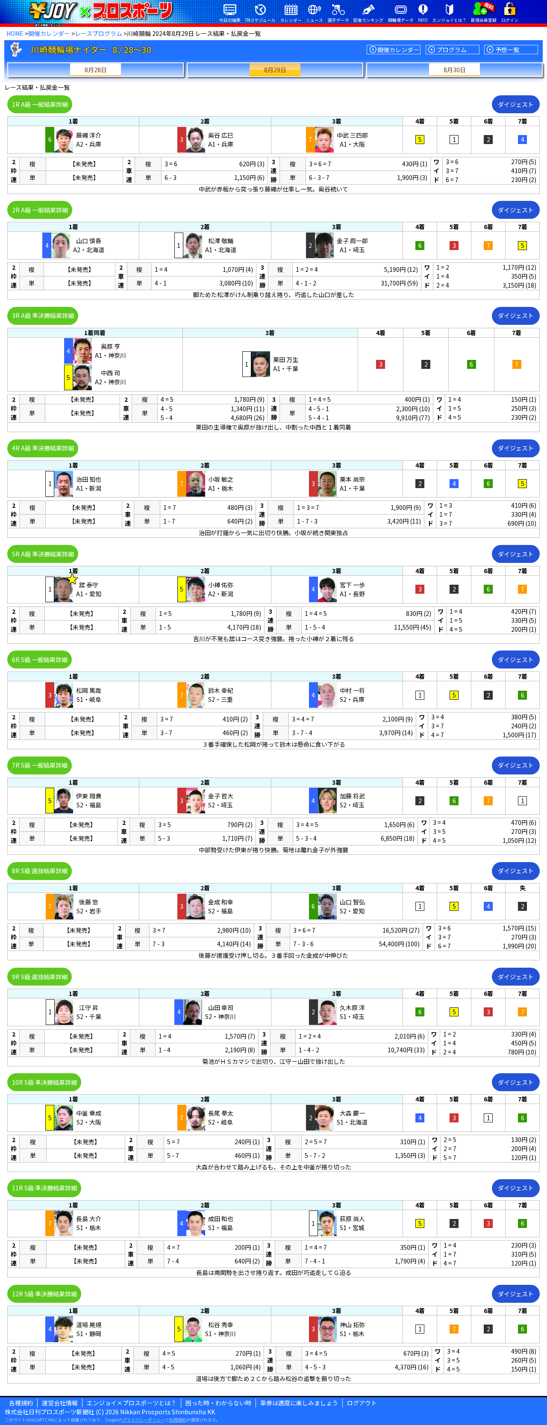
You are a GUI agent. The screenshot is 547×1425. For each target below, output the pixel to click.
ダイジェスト (516, 104)
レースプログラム (98, 33)
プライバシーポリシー (143, 1419)
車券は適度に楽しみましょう (299, 1403)
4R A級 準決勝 (43, 448)
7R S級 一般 (40, 765)
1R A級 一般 (40, 104)
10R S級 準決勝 (44, 1082)
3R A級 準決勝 (43, 315)
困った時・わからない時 (218, 1403)
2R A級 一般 (40, 210)
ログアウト (362, 1403)
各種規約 (21, 1403)
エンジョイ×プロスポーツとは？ (131, 1403)
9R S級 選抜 (40, 976)
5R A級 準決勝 (43, 554)
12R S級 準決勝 (44, 1294)
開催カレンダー (49, 33)
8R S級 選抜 (40, 870)
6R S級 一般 (40, 659)
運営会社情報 (60, 1403)
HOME (15, 33)
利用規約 (177, 1419)
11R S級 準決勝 (44, 1188)
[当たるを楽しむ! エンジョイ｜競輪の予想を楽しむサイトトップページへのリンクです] (100, 10)
